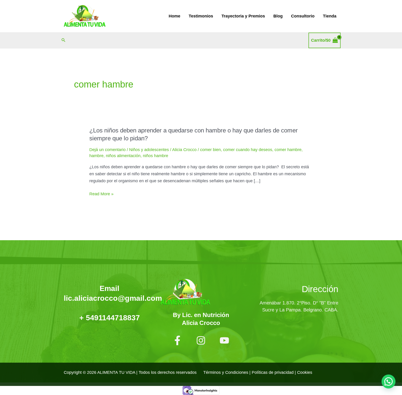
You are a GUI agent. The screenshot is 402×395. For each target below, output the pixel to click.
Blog (278, 16)
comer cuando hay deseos (247, 149)
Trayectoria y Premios (243, 16)
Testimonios (201, 16)
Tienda (329, 16)
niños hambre (155, 155)
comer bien (210, 149)
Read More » (101, 194)
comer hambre (288, 149)
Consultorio (303, 16)
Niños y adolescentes (149, 149)
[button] (63, 40)
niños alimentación (123, 155)
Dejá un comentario (107, 149)
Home (174, 16)
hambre (96, 155)
